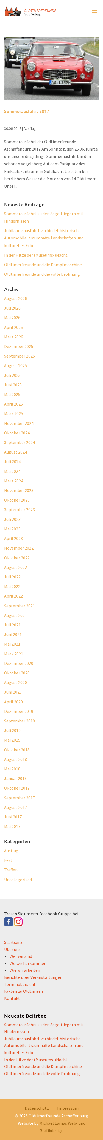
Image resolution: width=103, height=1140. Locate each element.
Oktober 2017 (17, 788)
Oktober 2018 (17, 749)
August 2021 (15, 615)
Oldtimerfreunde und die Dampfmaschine (43, 264)
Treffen (11, 869)
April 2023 (13, 538)
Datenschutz (37, 1108)
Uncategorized (18, 879)
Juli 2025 (12, 375)
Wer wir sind (21, 956)
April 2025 (13, 404)
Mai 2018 (12, 769)
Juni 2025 (13, 385)
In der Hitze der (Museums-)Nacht (36, 255)
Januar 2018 (15, 778)
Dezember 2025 (18, 346)
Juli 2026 (12, 308)
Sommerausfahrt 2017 (26, 111)
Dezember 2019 (18, 711)
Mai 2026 (12, 317)
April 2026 (13, 327)
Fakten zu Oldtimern (23, 991)
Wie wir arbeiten (25, 970)
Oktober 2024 (17, 433)
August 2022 (15, 567)
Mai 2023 (12, 529)
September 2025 (19, 356)
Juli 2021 (12, 625)
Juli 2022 (12, 577)
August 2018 (15, 759)
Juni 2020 (13, 692)
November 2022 (19, 548)
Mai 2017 (12, 826)
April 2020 (13, 701)
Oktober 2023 (17, 500)
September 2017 (19, 797)
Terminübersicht (20, 984)
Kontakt (12, 998)
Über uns (12, 949)
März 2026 (13, 337)
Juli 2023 (12, 519)
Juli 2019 (12, 730)
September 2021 (19, 605)
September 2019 (19, 721)
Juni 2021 (13, 634)
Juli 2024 (12, 461)
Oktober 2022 (17, 557)
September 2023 (19, 509)
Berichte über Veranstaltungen (33, 977)
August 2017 (15, 807)
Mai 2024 (12, 471)
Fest (8, 860)
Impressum (68, 1108)
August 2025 (15, 365)
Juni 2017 (13, 817)
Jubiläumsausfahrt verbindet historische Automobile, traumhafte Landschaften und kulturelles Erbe (43, 238)
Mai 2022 (12, 586)
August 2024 (15, 452)
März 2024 (13, 481)
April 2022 (13, 596)
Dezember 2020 (18, 663)
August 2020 (15, 682)
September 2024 (19, 442)
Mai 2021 (12, 644)
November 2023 (19, 490)
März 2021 (13, 653)
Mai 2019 (12, 740)
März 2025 (13, 413)
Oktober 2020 (17, 673)
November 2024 (19, 423)
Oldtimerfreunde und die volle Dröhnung (42, 274)
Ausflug (30, 128)
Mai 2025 (12, 394)
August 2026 (15, 298)
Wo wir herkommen (28, 963)
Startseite (13, 942)
